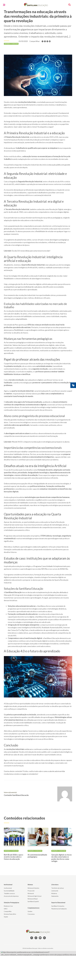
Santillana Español (33, 901)
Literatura (54, 884)
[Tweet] (45, 41)
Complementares (33, 908)
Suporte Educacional (58, 902)
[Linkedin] (50, 41)
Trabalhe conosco (9, 893)
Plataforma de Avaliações (59, 909)
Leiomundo (54, 891)
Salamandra (54, 896)
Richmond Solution (33, 888)
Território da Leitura (57, 888)
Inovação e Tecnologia (11, 850)
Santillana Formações (57, 906)
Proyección (31, 891)
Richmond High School (34, 896)
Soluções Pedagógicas (11, 902)
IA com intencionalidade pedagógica (37, 856)
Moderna (54, 893)
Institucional (8, 884)
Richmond (31, 893)
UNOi (5, 909)
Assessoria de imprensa (11, 896)
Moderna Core (8, 906)
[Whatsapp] (47, 41)
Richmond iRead (33, 899)
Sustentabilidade (9, 891)
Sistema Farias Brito (10, 914)
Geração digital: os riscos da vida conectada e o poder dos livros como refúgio (61, 858)
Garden (30, 911)
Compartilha (7, 911)
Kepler (6, 917)
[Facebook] (43, 41)
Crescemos (31, 914)
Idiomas (30, 884)
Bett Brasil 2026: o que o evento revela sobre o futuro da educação (13, 857)
